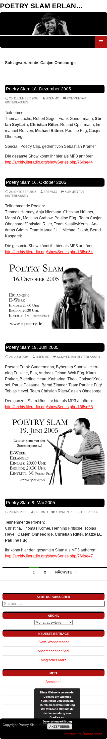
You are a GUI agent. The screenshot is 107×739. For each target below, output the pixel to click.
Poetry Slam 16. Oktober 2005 (36, 182)
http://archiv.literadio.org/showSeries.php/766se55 (49, 407)
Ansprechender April (53, 651)
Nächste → (65, 572)
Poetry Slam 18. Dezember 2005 (38, 88)
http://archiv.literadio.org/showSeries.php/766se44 (49, 162)
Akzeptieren (59, 726)
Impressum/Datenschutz (83, 734)
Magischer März (53, 660)
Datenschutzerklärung (57, 721)
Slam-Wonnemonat (53, 642)
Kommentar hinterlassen (78, 357)
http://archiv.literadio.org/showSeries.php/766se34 (49, 252)
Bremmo (52, 98)
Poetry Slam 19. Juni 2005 (32, 347)
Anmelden (53, 682)
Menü (101, 42)
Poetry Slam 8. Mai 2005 (30, 502)
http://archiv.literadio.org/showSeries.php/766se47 (49, 556)
